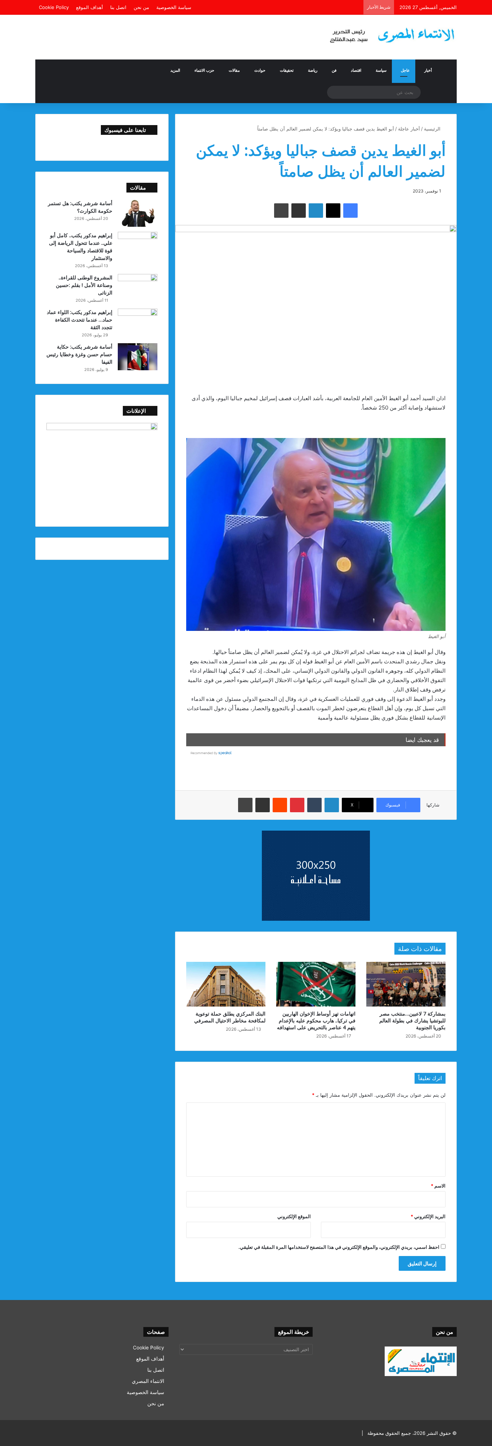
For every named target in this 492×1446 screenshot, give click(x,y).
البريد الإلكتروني (428, 1216)
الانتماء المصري (148, 1381)
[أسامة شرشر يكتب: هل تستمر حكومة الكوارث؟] (137, 213)
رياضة (312, 70)
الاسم (438, 1186)
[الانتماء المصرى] (390, 32)
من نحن (141, 7)
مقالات (234, 70)
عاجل (405, 70)
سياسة (381, 70)
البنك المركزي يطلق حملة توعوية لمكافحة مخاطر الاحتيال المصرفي (229, 1017)
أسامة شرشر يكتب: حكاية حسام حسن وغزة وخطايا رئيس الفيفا (79, 354)
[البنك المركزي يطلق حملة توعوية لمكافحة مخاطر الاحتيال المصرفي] (225, 984)
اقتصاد (356, 70)
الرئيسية (433, 129)
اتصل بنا (118, 7)
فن (334, 70)
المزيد (175, 70)
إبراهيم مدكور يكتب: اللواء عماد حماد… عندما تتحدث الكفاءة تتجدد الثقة (79, 320)
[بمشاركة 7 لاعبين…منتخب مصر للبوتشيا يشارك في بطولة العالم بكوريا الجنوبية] (406, 984)
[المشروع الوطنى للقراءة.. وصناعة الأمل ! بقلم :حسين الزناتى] (137, 287)
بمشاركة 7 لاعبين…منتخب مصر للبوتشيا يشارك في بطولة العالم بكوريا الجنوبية (412, 1020)
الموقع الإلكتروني (294, 1216)
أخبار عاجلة (409, 129)
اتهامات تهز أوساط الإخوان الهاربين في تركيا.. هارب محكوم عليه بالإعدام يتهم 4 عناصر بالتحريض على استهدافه (316, 1020)
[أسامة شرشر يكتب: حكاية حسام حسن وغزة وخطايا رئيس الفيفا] (137, 356)
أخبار (428, 70)
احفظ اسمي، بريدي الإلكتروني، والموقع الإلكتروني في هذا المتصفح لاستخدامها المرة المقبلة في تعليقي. (338, 1247)
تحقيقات (287, 70)
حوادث (259, 70)
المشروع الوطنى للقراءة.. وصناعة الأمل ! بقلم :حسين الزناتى (84, 285)
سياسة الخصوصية (173, 7)
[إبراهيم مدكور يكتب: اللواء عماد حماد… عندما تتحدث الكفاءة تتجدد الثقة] (137, 322)
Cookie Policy (54, 7)
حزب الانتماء (204, 70)
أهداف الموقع (89, 7)
